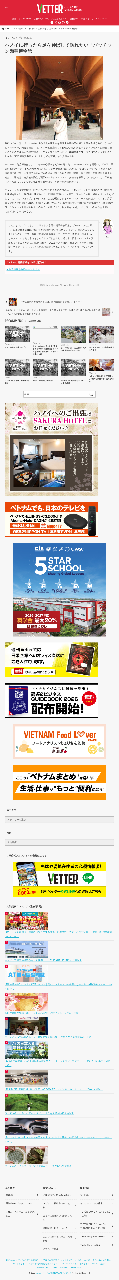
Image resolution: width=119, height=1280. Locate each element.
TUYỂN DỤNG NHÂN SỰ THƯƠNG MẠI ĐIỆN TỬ (93, 1226)
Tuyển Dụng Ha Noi (90, 1245)
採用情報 (84, 1195)
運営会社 (10, 1195)
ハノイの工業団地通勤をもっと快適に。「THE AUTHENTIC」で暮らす (43, 960)
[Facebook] (52, 22)
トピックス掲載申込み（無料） (56, 1205)
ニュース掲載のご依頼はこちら (57, 1218)
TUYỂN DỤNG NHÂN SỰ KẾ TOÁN (95, 1214)
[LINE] (67, 22)
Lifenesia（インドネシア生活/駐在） (23, 1260)
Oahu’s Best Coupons (47, 1267)
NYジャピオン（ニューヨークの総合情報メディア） (36, 1264)
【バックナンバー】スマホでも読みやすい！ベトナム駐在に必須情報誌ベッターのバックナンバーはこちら (58, 1139)
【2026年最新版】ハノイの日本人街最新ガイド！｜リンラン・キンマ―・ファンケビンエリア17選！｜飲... (59, 1063)
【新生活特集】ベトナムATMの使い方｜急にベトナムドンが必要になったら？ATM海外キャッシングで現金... (58, 986)
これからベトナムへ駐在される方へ (20, 1214)
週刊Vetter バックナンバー (19, 1203)
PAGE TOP (113, 1239)
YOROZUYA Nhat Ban (70, 1267)
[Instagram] (63, 22)
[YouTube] (59, 22)
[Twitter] (55, 22)
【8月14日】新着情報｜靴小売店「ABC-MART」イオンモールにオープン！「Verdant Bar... (54, 1089)
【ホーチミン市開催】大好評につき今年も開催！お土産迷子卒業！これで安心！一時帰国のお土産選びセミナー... (58, 934)
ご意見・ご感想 (51, 1249)
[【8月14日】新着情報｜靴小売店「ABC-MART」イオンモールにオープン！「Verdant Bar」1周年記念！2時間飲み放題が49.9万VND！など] (27, 1084)
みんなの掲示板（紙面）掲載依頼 (57, 1238)
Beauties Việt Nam (103, 1260)
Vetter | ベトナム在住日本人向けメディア (54, 1273)
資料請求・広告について (55, 1228)
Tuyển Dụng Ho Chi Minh (92, 1236)
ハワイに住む (99, 1264)
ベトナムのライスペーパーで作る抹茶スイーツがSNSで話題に (38, 1166)
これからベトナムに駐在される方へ (50, 18)
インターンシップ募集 (91, 1203)
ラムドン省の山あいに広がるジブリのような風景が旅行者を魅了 (39, 1113)
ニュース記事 (11, 38)
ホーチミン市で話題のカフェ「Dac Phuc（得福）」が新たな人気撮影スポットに (48, 1037)
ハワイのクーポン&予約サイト (76, 1264)
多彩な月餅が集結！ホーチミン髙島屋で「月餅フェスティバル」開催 (42, 1013)
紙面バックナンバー (21, 18)
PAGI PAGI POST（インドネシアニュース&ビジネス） (67, 1260)
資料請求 (74, 18)
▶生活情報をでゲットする (23, 269)
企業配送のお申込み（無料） (57, 1195)
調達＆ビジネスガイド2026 (94, 18)
